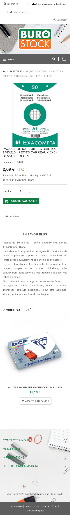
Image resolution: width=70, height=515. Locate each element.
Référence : (9, 162)
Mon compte (19, 12)
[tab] (35, 234)
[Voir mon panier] (64, 57)
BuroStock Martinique (37, 493)
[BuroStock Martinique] (35, 39)
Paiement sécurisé (50, 506)
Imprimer (14, 216)
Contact (28, 506)
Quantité (7, 191)
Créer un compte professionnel (51, 4)
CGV (36, 506)
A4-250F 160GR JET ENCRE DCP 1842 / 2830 (35, 387)
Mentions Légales (35, 510)
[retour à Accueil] (4, 71)
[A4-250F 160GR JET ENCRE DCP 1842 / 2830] (35, 351)
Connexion (61, 20)
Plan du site (17, 506)
